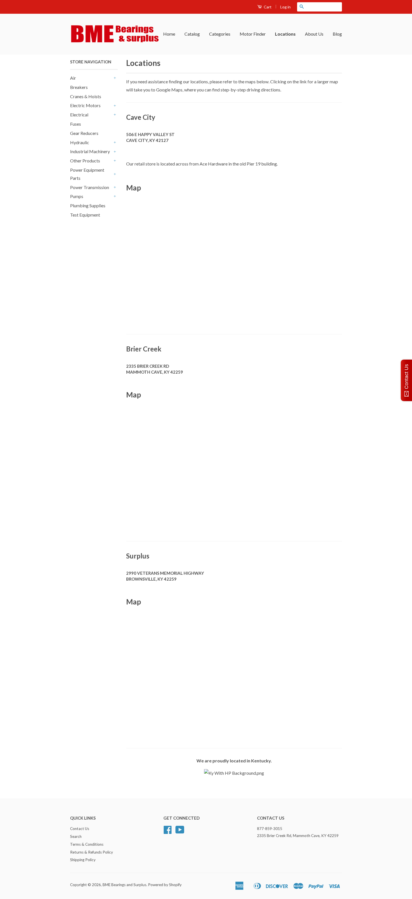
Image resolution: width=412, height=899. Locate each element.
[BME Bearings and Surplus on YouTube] (179, 831)
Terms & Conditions (86, 844)
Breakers (79, 87)
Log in (285, 6)
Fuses (75, 124)
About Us (314, 33)
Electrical (79, 114)
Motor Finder (253, 33)
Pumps (76, 196)
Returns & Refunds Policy (91, 852)
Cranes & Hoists (85, 96)
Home (169, 33)
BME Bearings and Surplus (124, 884)
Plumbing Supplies (87, 205)
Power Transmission (89, 187)
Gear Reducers (84, 133)
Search (76, 836)
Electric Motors (85, 105)
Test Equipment (85, 214)
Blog (337, 33)
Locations (285, 33)
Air (73, 78)
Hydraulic (79, 142)
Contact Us (79, 828)
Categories (219, 33)
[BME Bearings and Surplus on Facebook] (167, 831)
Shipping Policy (83, 859)
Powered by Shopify (165, 884)
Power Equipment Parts (87, 174)
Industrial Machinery (90, 151)
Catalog (192, 33)
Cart (267, 6)
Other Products (85, 160)
